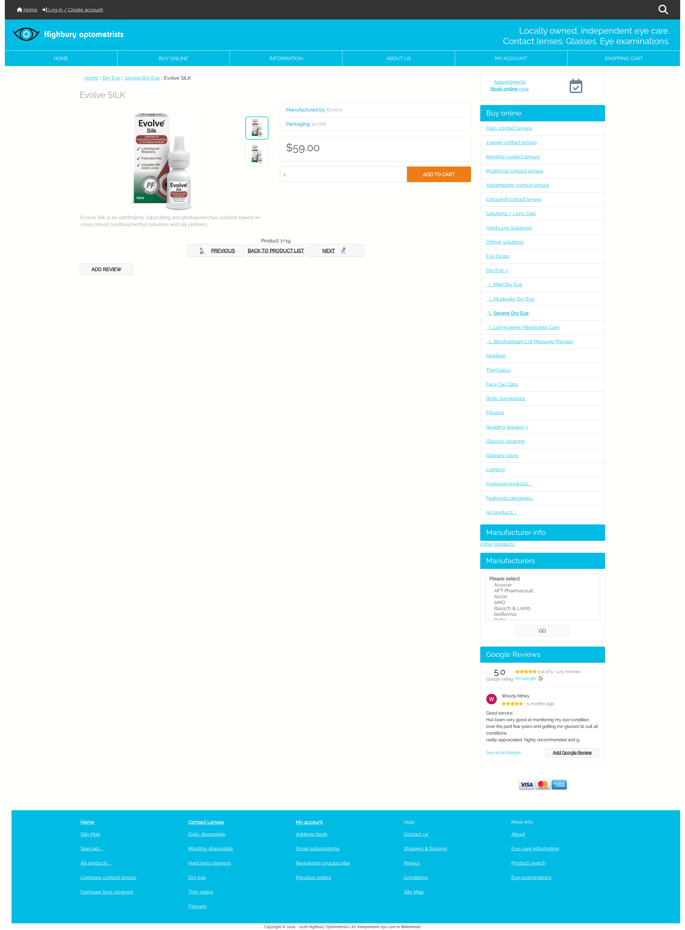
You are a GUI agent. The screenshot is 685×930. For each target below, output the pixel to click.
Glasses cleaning (505, 441)
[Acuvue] (542, 585)
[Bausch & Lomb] (542, 608)
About (518, 834)
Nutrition (496, 355)
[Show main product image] (256, 128)
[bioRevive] (542, 614)
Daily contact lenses (509, 128)
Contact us (416, 834)
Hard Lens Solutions (509, 228)
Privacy (412, 863)
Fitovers (495, 412)
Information (286, 58)
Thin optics (200, 892)
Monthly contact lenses (513, 157)
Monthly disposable (210, 848)
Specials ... (92, 848)
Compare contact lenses (108, 877)
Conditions (416, 877)
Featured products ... (509, 484)
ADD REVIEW (106, 269)
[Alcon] (542, 597)
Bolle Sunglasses (505, 398)
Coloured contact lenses (514, 199)
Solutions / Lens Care (511, 213)
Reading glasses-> (507, 427)
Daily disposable (207, 834)
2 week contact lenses (511, 142)
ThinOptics (498, 370)
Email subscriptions (318, 848)
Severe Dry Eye (142, 78)
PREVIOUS (223, 250)
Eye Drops (497, 256)
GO (542, 631)
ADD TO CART (439, 174)
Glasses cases (502, 455)
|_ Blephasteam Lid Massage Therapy (530, 341)
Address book (311, 834)
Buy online (173, 58)
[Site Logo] (118, 34)
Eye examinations (531, 877)
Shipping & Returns (425, 848)
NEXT (328, 250)
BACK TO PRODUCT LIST (276, 250)
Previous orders (313, 877)
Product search (528, 863)
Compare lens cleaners (107, 892)
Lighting (495, 469)
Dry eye (197, 877)
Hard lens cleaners (209, 863)
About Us (398, 58)
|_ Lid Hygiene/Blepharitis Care (523, 327)
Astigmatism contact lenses (517, 185)
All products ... (501, 512)
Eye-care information (535, 848)
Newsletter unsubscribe (323, 863)
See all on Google (503, 752)
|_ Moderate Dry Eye (510, 299)
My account (511, 58)
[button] (663, 9)
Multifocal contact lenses (514, 171)
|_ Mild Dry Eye (504, 284)
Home (29, 10)
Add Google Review (572, 752)
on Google (525, 678)
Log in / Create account (75, 10)
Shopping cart (624, 58)
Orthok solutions (505, 242)
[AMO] (542, 602)
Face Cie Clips (502, 384)
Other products (497, 544)
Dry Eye (111, 78)
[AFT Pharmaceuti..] (542, 591)
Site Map (90, 834)
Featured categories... (510, 498)
